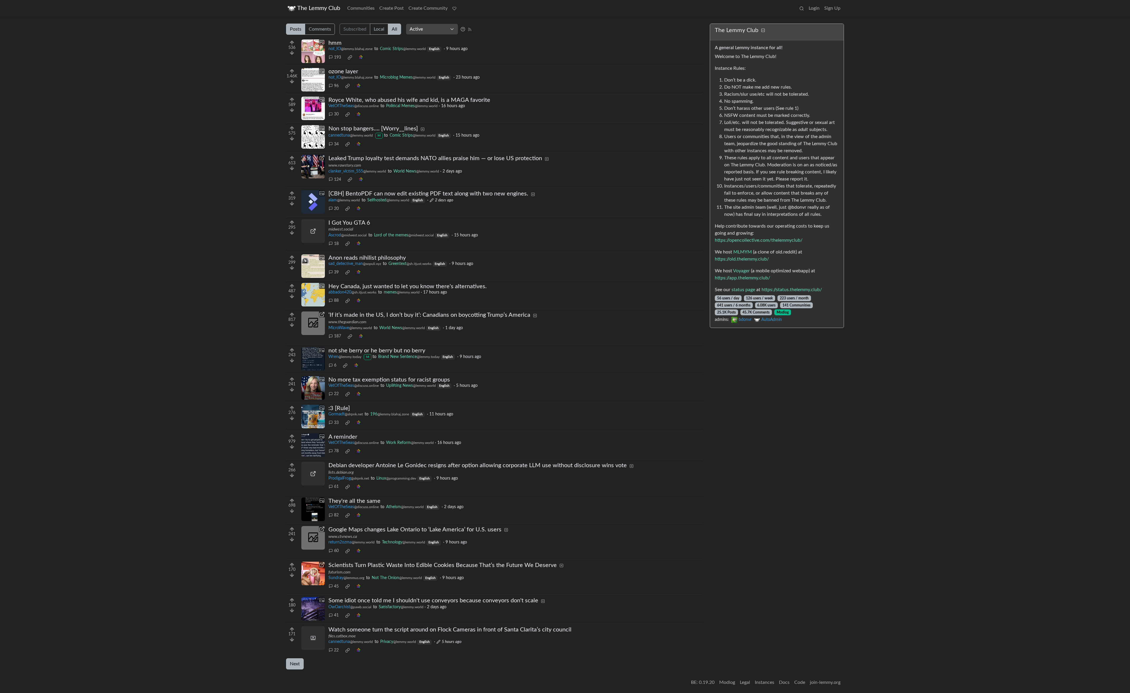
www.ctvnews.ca (342, 537)
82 (336, 515)
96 (336, 86)
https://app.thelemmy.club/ (742, 278)
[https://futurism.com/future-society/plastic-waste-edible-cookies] (313, 573)
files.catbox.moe (342, 636)
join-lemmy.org (825, 682)
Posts (295, 29)
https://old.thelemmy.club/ (742, 259)
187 (337, 336)
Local (379, 29)
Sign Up (832, 8)
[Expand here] (313, 51)
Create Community (428, 8)
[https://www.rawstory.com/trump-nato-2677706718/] (313, 166)
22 (336, 394)
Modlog (783, 312)
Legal (745, 682)
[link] (350, 57)
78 (336, 451)
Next (295, 664)
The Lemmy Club (318, 8)
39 (336, 272)
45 (336, 586)
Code (799, 682)
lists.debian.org (341, 472)
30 (336, 114)
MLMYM (742, 252)
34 (336, 144)
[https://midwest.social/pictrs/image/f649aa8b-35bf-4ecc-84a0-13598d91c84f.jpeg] (313, 231)
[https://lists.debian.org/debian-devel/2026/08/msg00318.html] (313, 473)
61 (336, 487)
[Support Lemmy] (454, 8)
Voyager (741, 270)
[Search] (801, 8)
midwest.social (340, 229)
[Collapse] (763, 30)
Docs (784, 682)
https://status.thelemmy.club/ (792, 289)
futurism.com (339, 572)
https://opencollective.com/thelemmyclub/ (758, 240)
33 (336, 423)
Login (814, 8)
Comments (320, 29)
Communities (361, 8)
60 (336, 551)
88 (336, 301)
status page (743, 289)
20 (336, 209)
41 (336, 615)
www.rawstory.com (344, 165)
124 (337, 180)
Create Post (391, 8)
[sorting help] (463, 29)
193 (337, 57)
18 (336, 244)
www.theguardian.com (347, 322)
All (394, 29)
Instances (764, 682)
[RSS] (470, 29)
